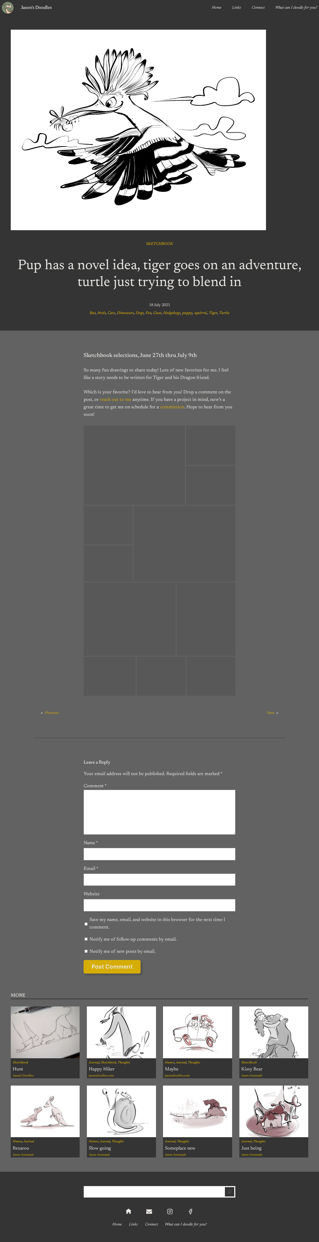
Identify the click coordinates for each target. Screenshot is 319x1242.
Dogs (140, 313)
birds (102, 313)
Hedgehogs (171, 313)
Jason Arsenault (251, 1075)
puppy (187, 313)
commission (172, 407)
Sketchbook (159, 244)
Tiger (213, 313)
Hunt (18, 1069)
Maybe (171, 1069)
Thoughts (124, 1062)
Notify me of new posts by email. (122, 951)
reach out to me (115, 399)
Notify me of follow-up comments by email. (133, 939)
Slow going (100, 1148)
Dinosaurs (125, 313)
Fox (148, 313)
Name (91, 843)
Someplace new (180, 1148)
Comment (95, 786)
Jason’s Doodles (23, 1075)
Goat (157, 313)
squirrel (200, 313)
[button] (134, 465)
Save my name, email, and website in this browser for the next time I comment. (157, 923)
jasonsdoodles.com (101, 1075)
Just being (251, 1148)
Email (91, 868)
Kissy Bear (251, 1069)
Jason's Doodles (36, 7)
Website (91, 894)
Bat (93, 313)
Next (270, 713)
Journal (94, 1062)
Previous (52, 713)
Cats (111, 313)
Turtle (224, 313)
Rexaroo (21, 1148)
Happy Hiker (102, 1069)
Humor (169, 1062)
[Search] (229, 1191)
